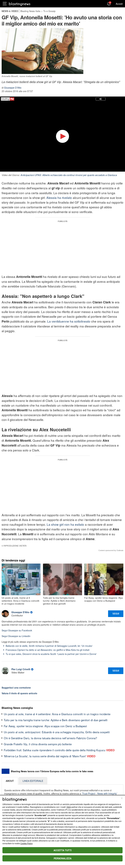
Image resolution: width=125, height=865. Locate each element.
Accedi (119, 3)
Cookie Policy (26, 843)
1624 (68, 807)
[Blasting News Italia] (19, 4)
